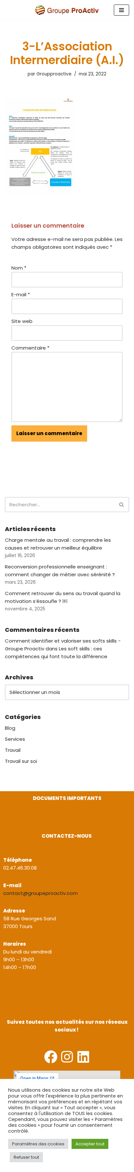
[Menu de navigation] (121, 10)
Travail (12, 750)
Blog (10, 728)
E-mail (20, 294)
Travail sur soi (21, 761)
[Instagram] (67, 1056)
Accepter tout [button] (89, 1144)
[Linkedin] (83, 1056)
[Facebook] (51, 1056)
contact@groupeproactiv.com (40, 893)
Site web (22, 321)
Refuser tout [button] (26, 1157)
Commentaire (30, 347)
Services (15, 739)
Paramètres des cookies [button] (38, 1144)
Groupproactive (54, 74)
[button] (5, 822)
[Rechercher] (121, 504)
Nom (18, 267)
